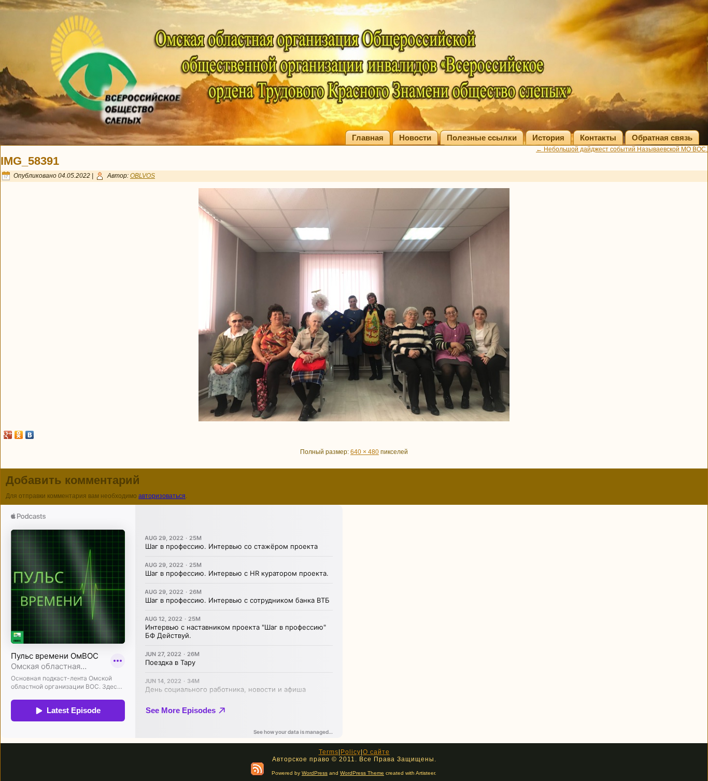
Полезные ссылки (482, 137)
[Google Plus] (8, 435)
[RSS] (257, 768)
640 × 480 (364, 452)
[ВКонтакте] (29, 435)
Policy (351, 752)
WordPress (315, 773)
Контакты (598, 137)
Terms (328, 752)
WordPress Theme (362, 773)
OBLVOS (142, 175)
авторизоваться (162, 496)
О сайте (376, 752)
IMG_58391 (30, 160)
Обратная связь (662, 137)
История (548, 137)
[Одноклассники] (18, 435)
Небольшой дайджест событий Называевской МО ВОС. (621, 149)
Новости (415, 137)
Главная (368, 137)
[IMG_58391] (354, 419)
